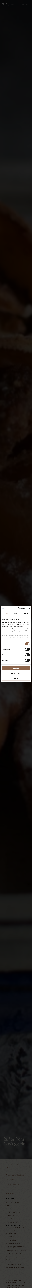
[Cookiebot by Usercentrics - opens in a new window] (18, 608)
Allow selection (16, 673)
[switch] (27, 649)
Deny (16, 678)
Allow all (16, 668)
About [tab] (26, 613)
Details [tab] (16, 613)
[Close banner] (29, 608)
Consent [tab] (5, 613)
